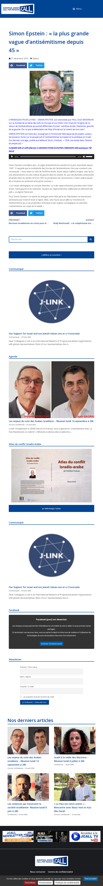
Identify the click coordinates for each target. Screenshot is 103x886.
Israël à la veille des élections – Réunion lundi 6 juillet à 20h (71, 759)
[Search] (91, 239)
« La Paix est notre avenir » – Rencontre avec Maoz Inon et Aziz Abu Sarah (72, 807)
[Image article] (51, 302)
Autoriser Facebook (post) (51, 644)
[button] (77, 9)
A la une (11, 425)
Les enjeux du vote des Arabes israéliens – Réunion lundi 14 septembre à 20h (51, 421)
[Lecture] (12, 156)
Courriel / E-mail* (27, 687)
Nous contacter (37, 871)
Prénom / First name (28, 667)
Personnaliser (45, 883)
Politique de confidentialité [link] (67, 883)
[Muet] (84, 156)
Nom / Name (25, 677)
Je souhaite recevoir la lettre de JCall (38, 697)
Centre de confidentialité (60, 871)
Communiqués (14, 337)
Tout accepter (91, 879)
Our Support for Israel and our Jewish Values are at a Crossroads (44, 333)
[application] (51, 156)
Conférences (19, 425)
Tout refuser (30, 883)
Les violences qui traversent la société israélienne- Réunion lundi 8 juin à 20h (27, 807)
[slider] (89, 156)
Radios (36, 58)
